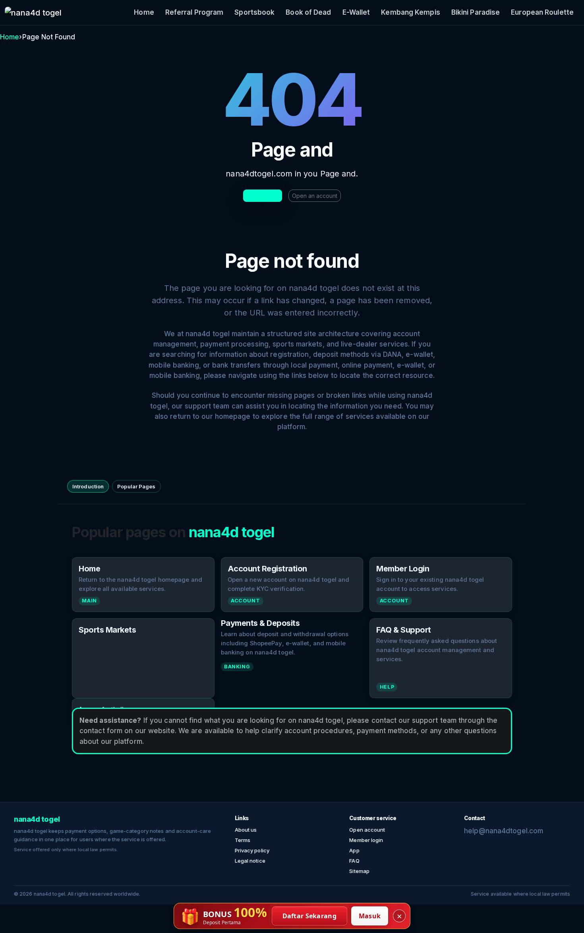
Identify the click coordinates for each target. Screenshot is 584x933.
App (354, 850)
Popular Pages (136, 486)
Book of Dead (308, 12)
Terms (243, 840)
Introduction (88, 486)
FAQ (354, 861)
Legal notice (250, 861)
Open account (367, 830)
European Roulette (542, 12)
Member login (366, 840)
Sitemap (359, 871)
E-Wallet (356, 12)
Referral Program (194, 12)
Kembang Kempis (410, 12)
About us (246, 830)
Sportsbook (254, 12)
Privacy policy (252, 850)
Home (144, 12)
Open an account (314, 195)
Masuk (370, 916)
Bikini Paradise (475, 12)
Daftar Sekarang (309, 916)
